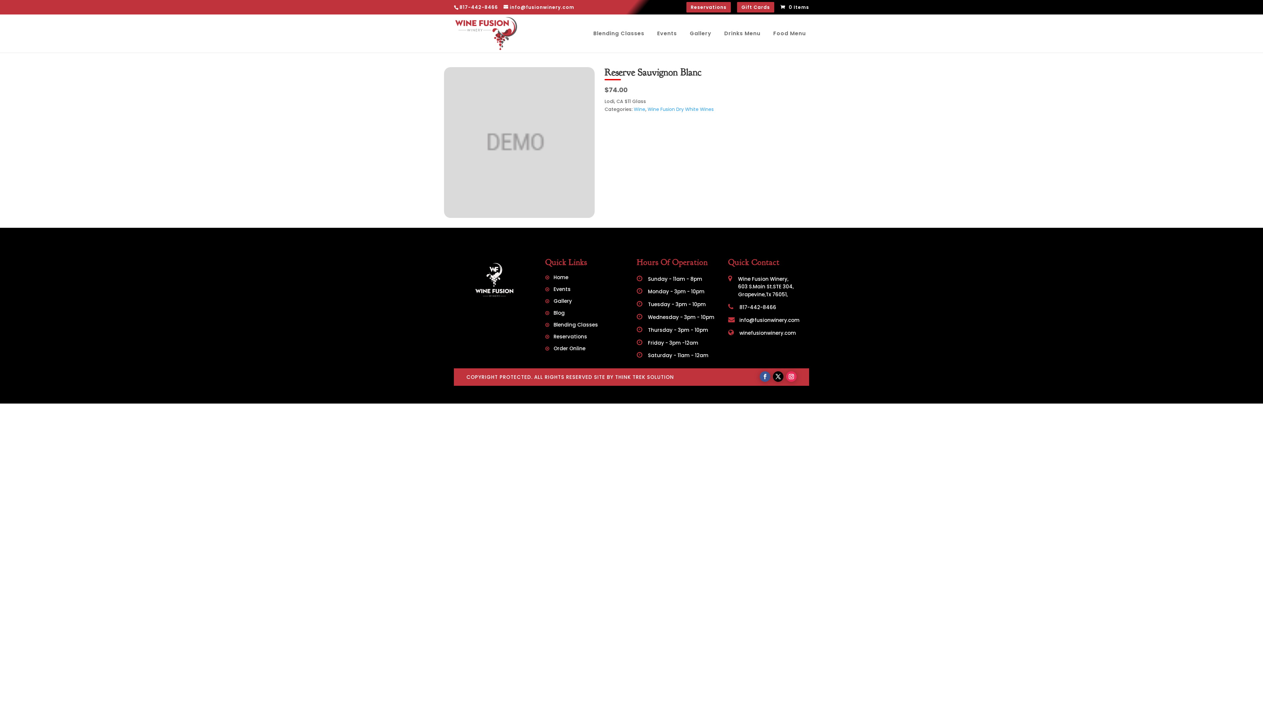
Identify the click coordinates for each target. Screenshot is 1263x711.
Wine (639, 109)
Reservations (709, 7)
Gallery (700, 33)
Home (561, 278)
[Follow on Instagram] (791, 376)
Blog (559, 313)
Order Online (569, 349)
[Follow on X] (778, 376)
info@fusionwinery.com (769, 320)
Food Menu (789, 33)
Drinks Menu (742, 33)
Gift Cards (755, 7)
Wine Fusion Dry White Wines (681, 109)
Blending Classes (618, 33)
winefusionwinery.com (767, 332)
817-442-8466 (757, 307)
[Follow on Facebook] (765, 376)
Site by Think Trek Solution (634, 377)
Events (667, 33)
